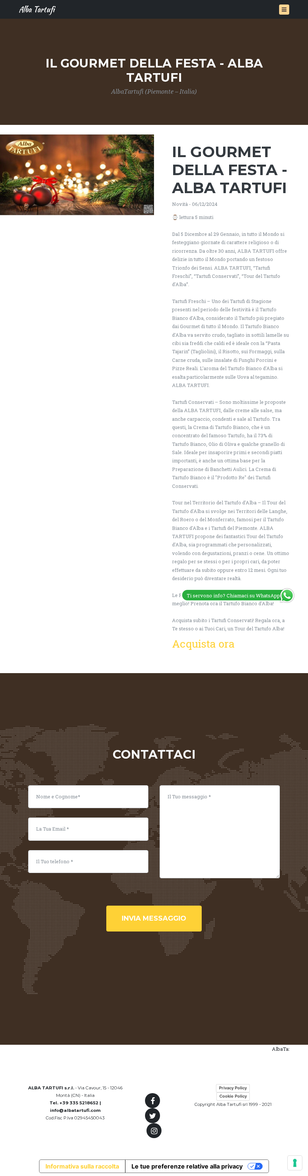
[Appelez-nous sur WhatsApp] (286, 595)
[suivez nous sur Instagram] (154, 1130)
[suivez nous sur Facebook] (152, 1100)
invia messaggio (154, 918)
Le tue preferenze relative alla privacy (187, 1166)
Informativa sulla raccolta (82, 1166)
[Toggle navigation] (284, 9)
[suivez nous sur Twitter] (152, 1115)
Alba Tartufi (36, 9)
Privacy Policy (233, 1087)
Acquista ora (203, 644)
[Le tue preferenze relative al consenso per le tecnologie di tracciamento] (295, 1163)
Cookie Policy (233, 1096)
